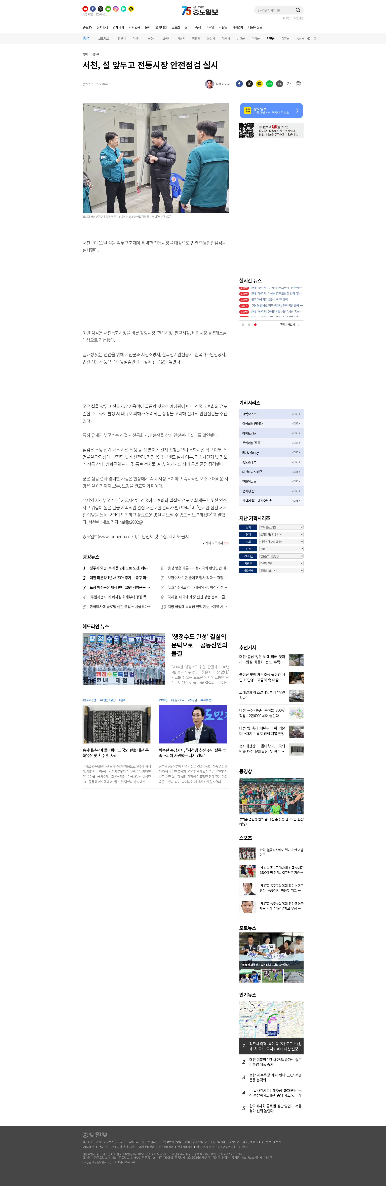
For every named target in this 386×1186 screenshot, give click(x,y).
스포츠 (175, 27)
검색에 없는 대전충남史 (257, 500)
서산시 (181, 38)
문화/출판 (248, 491)
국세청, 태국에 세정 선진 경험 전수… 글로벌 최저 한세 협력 (199, 596)
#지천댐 (192, 700)
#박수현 (163, 700)
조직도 (121, 1142)
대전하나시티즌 (252, 471)
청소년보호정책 (226, 1146)
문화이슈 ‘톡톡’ (251, 442)
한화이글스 (249, 481)
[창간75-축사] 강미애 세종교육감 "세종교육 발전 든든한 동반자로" (277, 314)
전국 (187, 27)
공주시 (151, 38)
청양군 (285, 38)
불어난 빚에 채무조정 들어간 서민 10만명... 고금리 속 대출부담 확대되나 (262, 677)
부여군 (256, 38)
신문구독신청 (218, 1142)
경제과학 (118, 27)
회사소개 (87, 1142)
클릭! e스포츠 (250, 413)
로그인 (286, 18)
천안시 (122, 38)
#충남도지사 (178, 700)
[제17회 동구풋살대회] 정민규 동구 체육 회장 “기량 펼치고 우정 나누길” (282, 905)
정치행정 (102, 27)
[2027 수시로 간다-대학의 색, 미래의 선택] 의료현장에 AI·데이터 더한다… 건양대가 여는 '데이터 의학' (199, 587)
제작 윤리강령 (146, 1146)
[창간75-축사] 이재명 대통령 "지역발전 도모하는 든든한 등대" (277, 308)
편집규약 (103, 1146)
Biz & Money (250, 452)
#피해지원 (205, 700)
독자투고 (234, 1142)
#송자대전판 (89, 700)
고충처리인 (88, 1146)
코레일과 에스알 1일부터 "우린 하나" (262, 695)
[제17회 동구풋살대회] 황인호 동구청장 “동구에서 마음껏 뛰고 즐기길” (282, 887)
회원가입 (298, 18)
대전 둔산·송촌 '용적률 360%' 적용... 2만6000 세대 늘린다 (262, 713)
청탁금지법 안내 (205, 1146)
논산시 (211, 38)
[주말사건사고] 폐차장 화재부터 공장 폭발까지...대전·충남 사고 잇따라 (121, 596)
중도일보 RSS (250, 1142)
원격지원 (243, 1146)
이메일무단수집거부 (196, 1142)
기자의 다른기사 (216, 542)
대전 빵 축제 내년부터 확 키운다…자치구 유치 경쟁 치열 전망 (262, 730)
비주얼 (210, 27)
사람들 (223, 27)
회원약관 (153, 1142)
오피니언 (161, 27)
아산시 (137, 38)
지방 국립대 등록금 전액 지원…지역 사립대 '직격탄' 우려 (199, 606)
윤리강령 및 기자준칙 (123, 1146)
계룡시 (226, 38)
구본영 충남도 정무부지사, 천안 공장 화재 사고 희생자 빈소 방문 (277, 290)
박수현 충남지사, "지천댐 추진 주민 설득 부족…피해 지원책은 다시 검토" (192, 753)
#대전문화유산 (107, 700)
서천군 (270, 38)
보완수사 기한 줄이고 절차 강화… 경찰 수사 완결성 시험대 (199, 577)
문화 (148, 27)
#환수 (122, 700)
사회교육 (134, 27)
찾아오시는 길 (136, 1142)
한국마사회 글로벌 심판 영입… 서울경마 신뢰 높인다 (121, 606)
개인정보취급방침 (171, 1142)
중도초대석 (249, 462)
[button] (308, 39)
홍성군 (300, 38)
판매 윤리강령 (184, 1146)
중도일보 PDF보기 (271, 1142)
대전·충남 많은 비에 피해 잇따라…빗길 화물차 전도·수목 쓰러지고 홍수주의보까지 (262, 659)
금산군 (241, 38)
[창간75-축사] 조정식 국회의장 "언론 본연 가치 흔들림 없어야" (277, 302)
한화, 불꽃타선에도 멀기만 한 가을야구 (282, 851)
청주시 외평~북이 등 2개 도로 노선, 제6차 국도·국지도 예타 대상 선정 (121, 568)
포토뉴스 (247, 928)
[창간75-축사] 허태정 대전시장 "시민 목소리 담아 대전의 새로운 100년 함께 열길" (277, 296)
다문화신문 (255, 27)
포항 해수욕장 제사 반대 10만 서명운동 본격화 (121, 587)
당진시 (196, 38)
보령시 (166, 38)
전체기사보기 (287, 324)
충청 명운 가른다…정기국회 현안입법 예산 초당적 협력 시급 (199, 568)
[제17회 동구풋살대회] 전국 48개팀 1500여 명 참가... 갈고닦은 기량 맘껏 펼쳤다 (282, 869)
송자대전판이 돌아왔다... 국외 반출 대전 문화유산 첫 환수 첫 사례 (115, 753)
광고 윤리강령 (165, 1146)
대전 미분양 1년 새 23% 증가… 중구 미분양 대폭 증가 (121, 577)
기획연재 (237, 27)
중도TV (87, 27)
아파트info (249, 433)
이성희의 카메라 (252, 423)
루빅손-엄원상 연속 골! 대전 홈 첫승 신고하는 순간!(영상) (271, 821)
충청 (198, 27)
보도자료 (103, 38)
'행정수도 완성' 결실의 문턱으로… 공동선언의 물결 (199, 644)
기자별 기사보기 (105, 1142)
